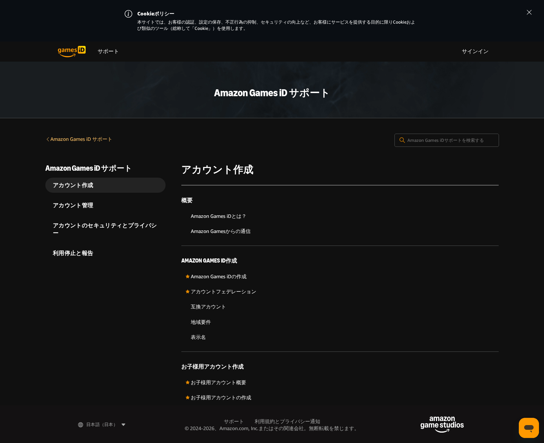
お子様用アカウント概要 (218, 382)
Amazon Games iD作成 (209, 260)
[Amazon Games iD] (72, 51)
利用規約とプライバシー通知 (287, 421)
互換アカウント (208, 306)
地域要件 (201, 322)
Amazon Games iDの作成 (218, 276)
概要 (187, 200)
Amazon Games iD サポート (81, 139)
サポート (108, 51)
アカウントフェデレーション (223, 291)
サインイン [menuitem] (475, 51)
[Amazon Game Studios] (442, 425)
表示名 (198, 337)
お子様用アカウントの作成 (221, 397)
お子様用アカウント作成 (212, 366)
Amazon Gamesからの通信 (221, 231)
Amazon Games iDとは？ (218, 216)
